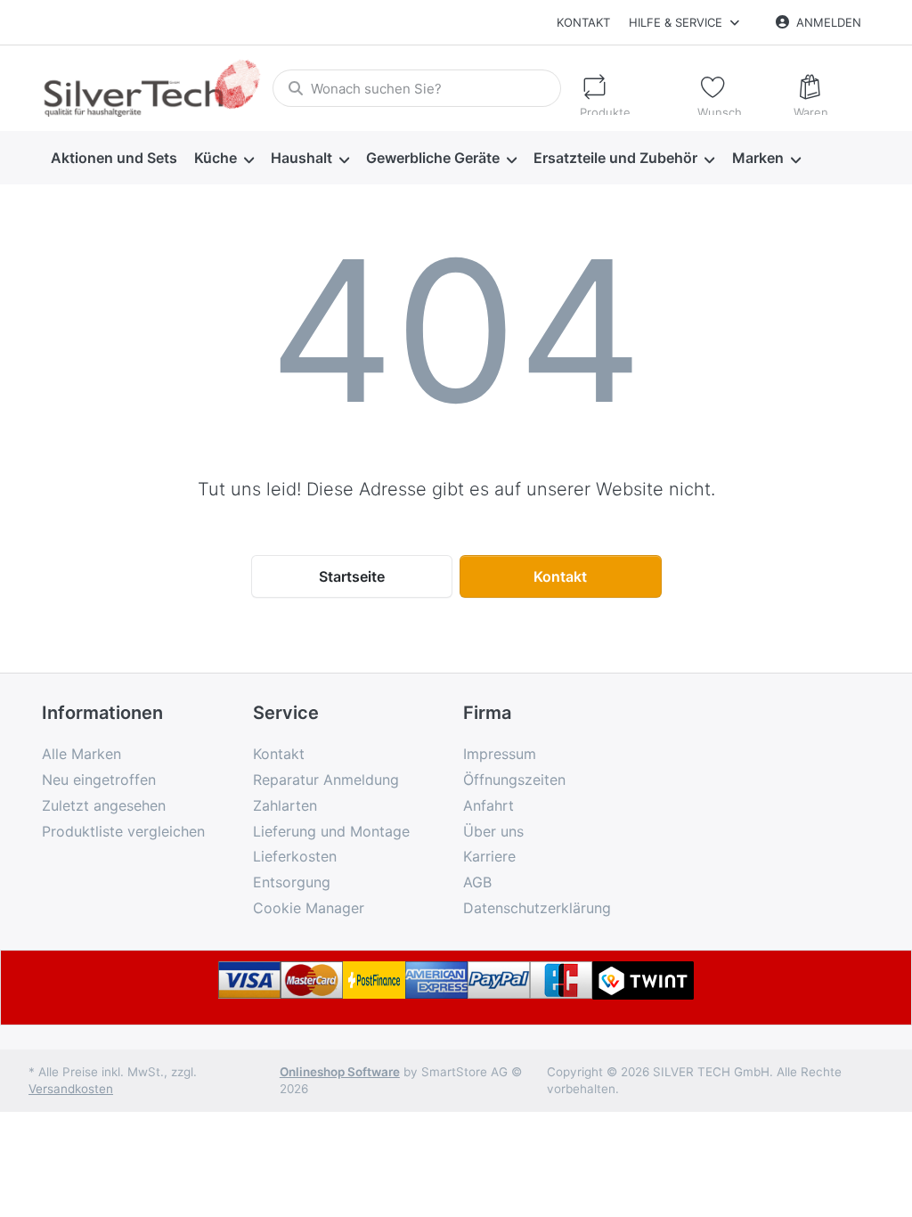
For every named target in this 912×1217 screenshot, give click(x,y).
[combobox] (416, 88)
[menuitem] (113, 158)
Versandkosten (70, 1089)
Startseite (352, 576)
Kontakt (583, 22)
